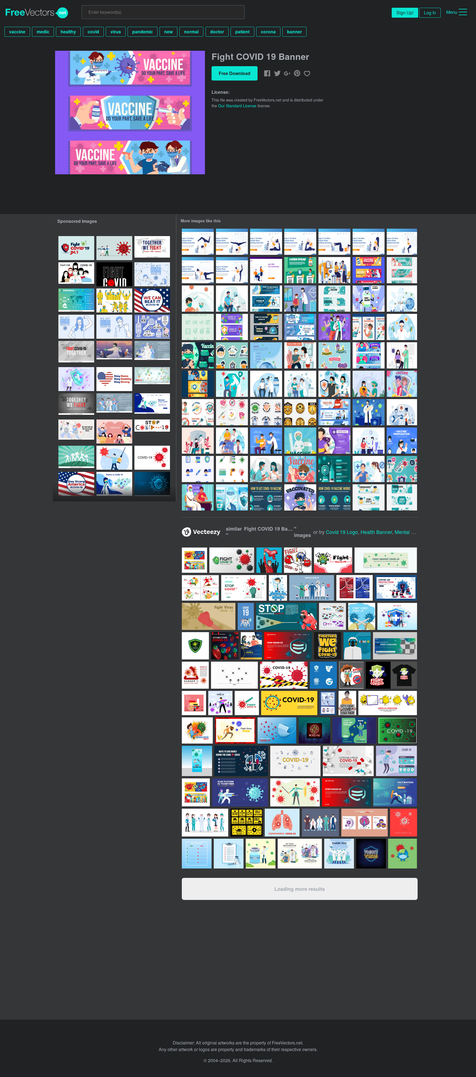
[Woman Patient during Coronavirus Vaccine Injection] (266, 469)
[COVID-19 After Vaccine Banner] (369, 355)
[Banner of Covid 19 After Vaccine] (402, 270)
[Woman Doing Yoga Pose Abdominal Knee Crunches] (334, 242)
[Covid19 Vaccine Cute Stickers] (232, 412)
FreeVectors (37, 13)
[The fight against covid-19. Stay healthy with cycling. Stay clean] (364, 823)
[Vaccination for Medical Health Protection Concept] (334, 270)
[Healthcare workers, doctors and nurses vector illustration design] (320, 823)
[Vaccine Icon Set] (198, 469)
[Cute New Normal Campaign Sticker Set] (334, 355)
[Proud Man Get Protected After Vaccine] (334, 384)
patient (242, 31)
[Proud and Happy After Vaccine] (198, 355)
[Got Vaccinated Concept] (369, 469)
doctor (217, 31)
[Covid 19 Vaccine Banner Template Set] (232, 497)
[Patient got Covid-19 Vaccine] (300, 298)
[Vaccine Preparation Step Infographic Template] (402, 440)
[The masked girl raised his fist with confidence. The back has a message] (76, 327)
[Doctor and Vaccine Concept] (300, 440)
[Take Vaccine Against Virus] (334, 327)
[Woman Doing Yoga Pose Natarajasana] (232, 270)
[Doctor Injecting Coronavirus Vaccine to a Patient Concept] (232, 298)
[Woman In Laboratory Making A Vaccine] (402, 327)
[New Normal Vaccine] (198, 298)
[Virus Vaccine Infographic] (300, 270)
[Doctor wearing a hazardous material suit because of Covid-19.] (357, 645)
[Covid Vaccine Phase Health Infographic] (334, 440)
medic (43, 31)
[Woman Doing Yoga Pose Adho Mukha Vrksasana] (198, 242)
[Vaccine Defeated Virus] (369, 298)
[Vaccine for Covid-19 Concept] (232, 384)
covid (93, 31)
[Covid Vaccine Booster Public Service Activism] (198, 497)
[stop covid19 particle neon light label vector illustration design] (314, 730)
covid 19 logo (342, 531)
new (168, 31)
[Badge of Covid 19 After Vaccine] (300, 412)
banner (294, 31)
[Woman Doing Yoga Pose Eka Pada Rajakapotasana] (266, 242)
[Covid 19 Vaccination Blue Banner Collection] (266, 298)
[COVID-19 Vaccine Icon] (232, 469)
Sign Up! (404, 12)
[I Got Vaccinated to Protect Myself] (300, 497)
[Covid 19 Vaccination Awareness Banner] (232, 327)
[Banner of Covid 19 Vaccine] (369, 497)
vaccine (17, 31)
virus (115, 31)
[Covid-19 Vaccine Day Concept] (300, 355)
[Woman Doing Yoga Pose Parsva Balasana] (198, 270)
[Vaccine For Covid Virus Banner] (334, 412)
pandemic (142, 31)
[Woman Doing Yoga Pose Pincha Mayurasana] (232, 242)
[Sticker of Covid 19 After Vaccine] (266, 412)
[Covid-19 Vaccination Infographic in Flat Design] (334, 469)
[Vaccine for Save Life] (369, 270)
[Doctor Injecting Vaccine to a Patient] (402, 412)
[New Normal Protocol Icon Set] (198, 327)
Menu (451, 12)
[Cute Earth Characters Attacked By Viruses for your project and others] (402, 853)
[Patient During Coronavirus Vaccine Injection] (266, 384)
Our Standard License (237, 105)
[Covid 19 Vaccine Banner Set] (266, 327)
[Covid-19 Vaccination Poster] (266, 355)
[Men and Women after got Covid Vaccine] (402, 384)
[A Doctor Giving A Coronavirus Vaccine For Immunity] (300, 384)
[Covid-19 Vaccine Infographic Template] (334, 497)
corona (268, 31)
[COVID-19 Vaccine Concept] (266, 440)
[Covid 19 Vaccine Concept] (232, 440)
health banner (376, 531)
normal (191, 31)
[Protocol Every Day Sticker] (232, 355)
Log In (430, 12)
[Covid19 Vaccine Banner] (300, 327)
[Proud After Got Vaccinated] (300, 469)
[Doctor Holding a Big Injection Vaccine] (369, 412)
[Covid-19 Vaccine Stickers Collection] (402, 469)
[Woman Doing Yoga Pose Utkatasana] (369, 242)
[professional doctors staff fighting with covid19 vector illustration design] (246, 616)
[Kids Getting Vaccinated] (369, 384)
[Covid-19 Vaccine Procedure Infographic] (266, 497)
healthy (68, 31)
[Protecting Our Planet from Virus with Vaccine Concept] (402, 298)
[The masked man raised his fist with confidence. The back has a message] (114, 327)
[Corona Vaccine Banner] (198, 384)
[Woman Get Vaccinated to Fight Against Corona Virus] (402, 355)
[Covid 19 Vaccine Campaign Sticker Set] (198, 412)
